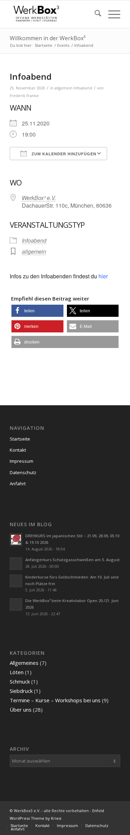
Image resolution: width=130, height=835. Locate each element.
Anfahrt (18, 483)
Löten (17, 672)
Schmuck (20, 681)
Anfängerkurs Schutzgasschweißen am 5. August (72, 559)
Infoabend (82, 88)
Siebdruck (21, 690)
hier (103, 276)
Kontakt (18, 450)
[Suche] (94, 14)
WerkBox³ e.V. (39, 198)
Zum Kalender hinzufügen (63, 154)
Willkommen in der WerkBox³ (47, 38)
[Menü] (110, 14)
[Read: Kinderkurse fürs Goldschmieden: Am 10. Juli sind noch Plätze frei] (16, 581)
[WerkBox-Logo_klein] (54, 14)
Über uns (21, 709)
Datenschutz (23, 472)
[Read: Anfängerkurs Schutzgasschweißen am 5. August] (16, 563)
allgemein (63, 88)
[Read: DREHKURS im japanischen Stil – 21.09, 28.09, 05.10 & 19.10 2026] (16, 539)
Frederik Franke (24, 95)
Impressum (21, 461)
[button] (37, 311)
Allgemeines (24, 662)
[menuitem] (94, 14)
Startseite (20, 439)
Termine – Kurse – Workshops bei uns (55, 700)
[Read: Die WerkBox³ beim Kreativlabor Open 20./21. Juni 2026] (16, 604)
